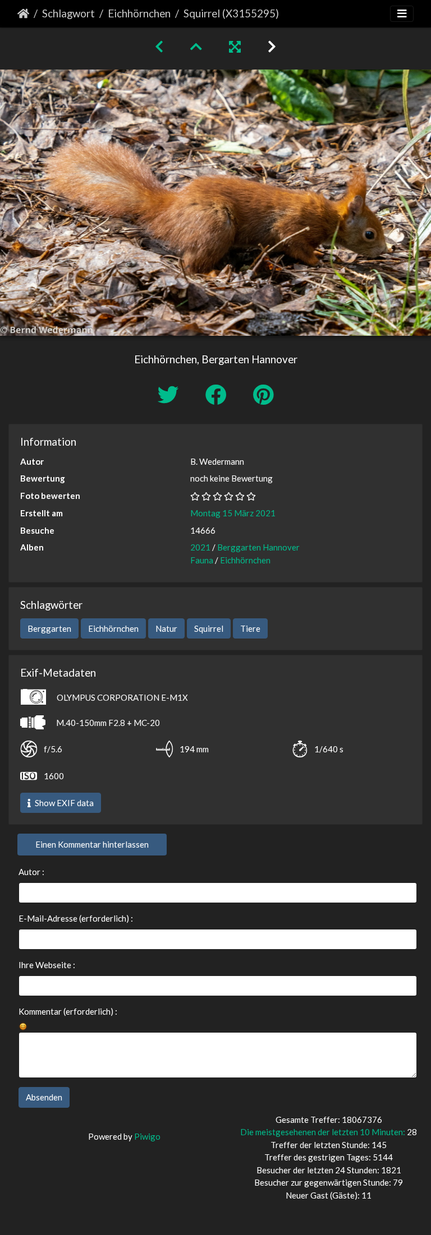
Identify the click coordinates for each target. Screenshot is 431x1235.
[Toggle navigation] (402, 14)
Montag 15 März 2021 (233, 513)
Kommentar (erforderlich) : (68, 1011)
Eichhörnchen (139, 13)
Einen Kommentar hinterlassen (92, 844)
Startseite (23, 13)
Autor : (31, 872)
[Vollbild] (235, 46)
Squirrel (208, 628)
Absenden (44, 1097)
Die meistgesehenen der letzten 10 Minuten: (323, 1132)
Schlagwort (68, 13)
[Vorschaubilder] (196, 46)
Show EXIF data (63, 803)
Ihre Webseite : (47, 965)
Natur (166, 628)
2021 (200, 547)
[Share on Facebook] (218, 394)
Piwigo (147, 1136)
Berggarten (49, 628)
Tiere (250, 628)
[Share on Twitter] (170, 394)
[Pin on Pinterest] (263, 394)
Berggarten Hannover (258, 547)
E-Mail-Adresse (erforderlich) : (76, 918)
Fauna (201, 560)
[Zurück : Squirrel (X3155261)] (159, 46)
